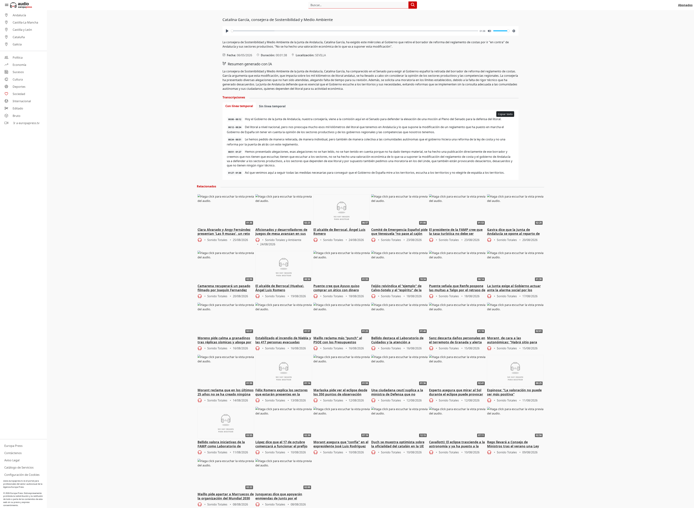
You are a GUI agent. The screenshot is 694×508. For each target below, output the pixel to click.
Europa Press (13, 446)
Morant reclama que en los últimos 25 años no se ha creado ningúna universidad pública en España (226, 392)
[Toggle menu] (6, 5)
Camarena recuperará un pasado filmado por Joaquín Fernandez (224, 288)
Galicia (17, 44)
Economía (19, 65)
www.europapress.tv (13, 480)
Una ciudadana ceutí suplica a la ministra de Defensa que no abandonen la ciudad (397, 392)
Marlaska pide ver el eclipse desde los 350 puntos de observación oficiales (340, 392)
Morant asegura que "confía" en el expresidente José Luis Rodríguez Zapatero (340, 444)
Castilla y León (22, 30)
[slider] (354, 31)
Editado (18, 109)
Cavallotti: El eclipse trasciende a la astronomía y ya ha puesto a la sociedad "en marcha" (457, 444)
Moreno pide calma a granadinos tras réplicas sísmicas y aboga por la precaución (224, 340)
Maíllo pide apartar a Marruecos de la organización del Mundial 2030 (226, 496)
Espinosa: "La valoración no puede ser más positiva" (514, 392)
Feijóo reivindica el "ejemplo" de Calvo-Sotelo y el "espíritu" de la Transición (396, 288)
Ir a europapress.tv (26, 123)
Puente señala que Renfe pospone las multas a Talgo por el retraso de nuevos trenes (457, 288)
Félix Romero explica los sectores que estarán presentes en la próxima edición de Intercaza (281, 392)
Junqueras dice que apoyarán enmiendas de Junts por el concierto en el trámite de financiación (278, 496)
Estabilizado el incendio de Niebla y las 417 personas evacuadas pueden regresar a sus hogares (283, 340)
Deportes (19, 87)
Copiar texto (505, 114)
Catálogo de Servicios (19, 467)
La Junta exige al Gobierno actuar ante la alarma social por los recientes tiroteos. (514, 288)
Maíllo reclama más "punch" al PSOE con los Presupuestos (337, 340)
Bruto (16, 116)
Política (18, 58)
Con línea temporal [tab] (239, 106)
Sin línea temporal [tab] (272, 106)
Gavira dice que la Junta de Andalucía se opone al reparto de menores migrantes (513, 232)
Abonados (685, 5)
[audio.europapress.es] (26, 5)
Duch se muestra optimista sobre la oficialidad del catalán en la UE (397, 444)
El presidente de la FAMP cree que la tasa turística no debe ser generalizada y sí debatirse (456, 232)
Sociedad (19, 94)
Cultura (18, 79)
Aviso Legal (12, 460)
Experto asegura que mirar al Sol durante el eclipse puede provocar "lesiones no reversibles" (456, 392)
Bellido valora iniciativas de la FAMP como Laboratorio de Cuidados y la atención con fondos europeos (225, 444)
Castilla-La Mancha (25, 22)
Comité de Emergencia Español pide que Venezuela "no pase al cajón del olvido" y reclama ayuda (399, 232)
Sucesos (18, 72)
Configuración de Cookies (22, 475)
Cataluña (19, 37)
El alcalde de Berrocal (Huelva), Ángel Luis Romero (279, 288)
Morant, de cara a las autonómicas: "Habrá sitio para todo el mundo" (512, 340)
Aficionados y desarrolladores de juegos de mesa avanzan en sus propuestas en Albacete (281, 232)
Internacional (22, 101)
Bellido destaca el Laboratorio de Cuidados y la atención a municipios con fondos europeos (397, 340)
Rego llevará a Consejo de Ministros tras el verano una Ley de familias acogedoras (513, 444)
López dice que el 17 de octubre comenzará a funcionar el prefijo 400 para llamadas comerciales (281, 444)
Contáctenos (13, 453)
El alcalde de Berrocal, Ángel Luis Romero (339, 232)
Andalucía (19, 15)
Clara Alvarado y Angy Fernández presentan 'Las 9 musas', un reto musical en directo (224, 232)
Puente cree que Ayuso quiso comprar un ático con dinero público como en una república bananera (337, 288)
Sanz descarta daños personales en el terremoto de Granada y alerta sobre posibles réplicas (457, 340)
